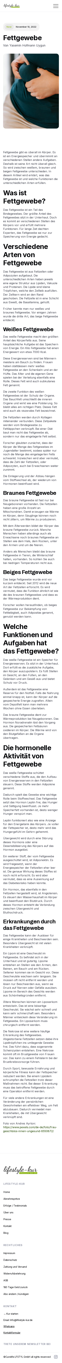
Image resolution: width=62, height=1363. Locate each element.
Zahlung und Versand (15, 1266)
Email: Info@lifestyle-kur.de (18, 1320)
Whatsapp (9, 1326)
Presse (7, 1219)
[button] (56, 5)
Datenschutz (10, 1259)
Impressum (9, 1253)
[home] (11, 6)
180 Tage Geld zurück (15, 1287)
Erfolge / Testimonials (15, 1205)
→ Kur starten (10, 1313)
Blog (5, 1232)
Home (6, 1192)
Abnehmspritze (11, 1198)
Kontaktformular (11, 1332)
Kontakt (7, 1226)
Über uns (8, 1212)
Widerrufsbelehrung (14, 1273)
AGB (5, 1280)
